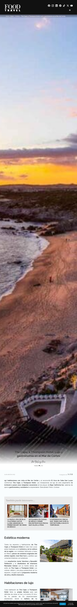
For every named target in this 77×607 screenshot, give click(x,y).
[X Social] (68, 6)
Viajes (12, 16)
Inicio (7, 16)
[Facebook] (49, 6)
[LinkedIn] (56, 6)
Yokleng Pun (40, 462)
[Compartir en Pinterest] (72, 474)
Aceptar (62, 604)
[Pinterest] (60, 6)
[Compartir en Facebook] (70, 474)
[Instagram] (53, 6)
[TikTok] (64, 6)
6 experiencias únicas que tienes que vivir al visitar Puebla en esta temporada (59, 522)
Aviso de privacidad (71, 604)
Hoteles (17, 16)
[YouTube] (71, 6)
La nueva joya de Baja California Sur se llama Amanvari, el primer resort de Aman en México (16, 523)
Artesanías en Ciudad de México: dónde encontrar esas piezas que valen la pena (38, 522)
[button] (70, 10)
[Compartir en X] (68, 474)
